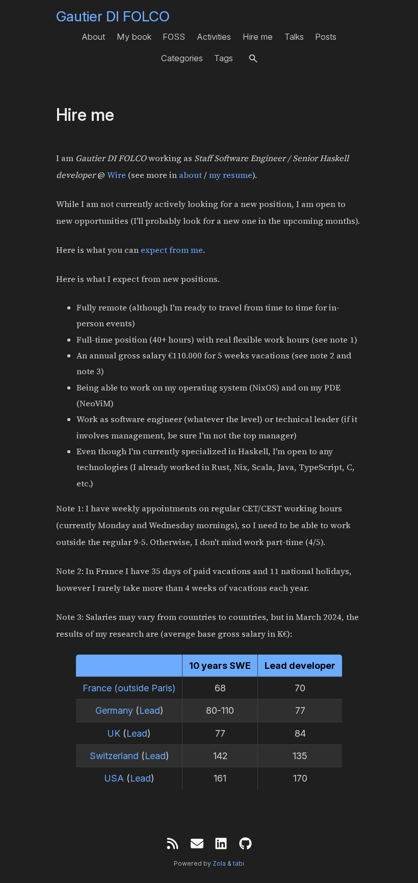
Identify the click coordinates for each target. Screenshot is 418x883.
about (190, 175)
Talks (294, 37)
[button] (253, 58)
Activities (214, 37)
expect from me (172, 250)
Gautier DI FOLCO (113, 16)
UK (114, 733)
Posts (325, 37)
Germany (114, 710)
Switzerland (114, 755)
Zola (219, 863)
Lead (149, 710)
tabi (238, 863)
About (93, 37)
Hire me (258, 37)
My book (134, 37)
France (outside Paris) (129, 688)
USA (114, 778)
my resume (230, 175)
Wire (116, 175)
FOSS (174, 37)
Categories (182, 58)
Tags (223, 58)
